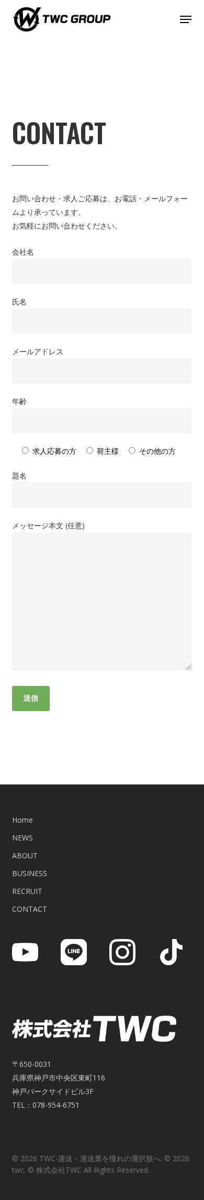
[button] (185, 19)
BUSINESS (29, 873)
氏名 (19, 302)
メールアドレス (37, 351)
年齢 (19, 401)
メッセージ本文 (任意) (48, 525)
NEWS (22, 838)
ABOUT (25, 855)
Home (22, 820)
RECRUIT (27, 891)
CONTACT (29, 909)
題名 (19, 476)
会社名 (23, 252)
